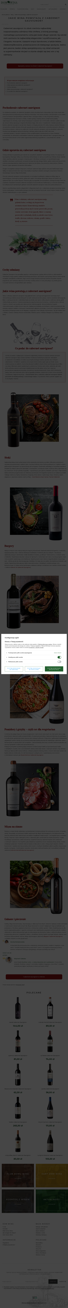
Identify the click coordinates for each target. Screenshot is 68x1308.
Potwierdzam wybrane (14, 668)
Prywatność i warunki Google (36, 647)
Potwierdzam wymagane (34, 668)
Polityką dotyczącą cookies (45, 644)
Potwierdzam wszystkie (54, 668)
